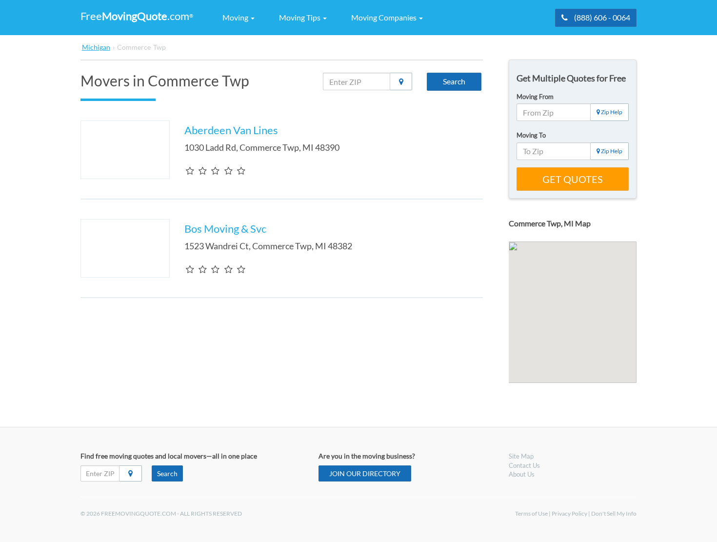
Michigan (96, 47)
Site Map (521, 456)
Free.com (136, 15)
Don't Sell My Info (614, 513)
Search (454, 81)
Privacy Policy (569, 513)
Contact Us (524, 465)
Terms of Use (531, 513)
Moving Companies (384, 17)
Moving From (535, 96)
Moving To (531, 135)
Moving (236, 17)
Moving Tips (300, 17)
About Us (522, 474)
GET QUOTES (572, 179)
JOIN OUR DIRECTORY (364, 473)
